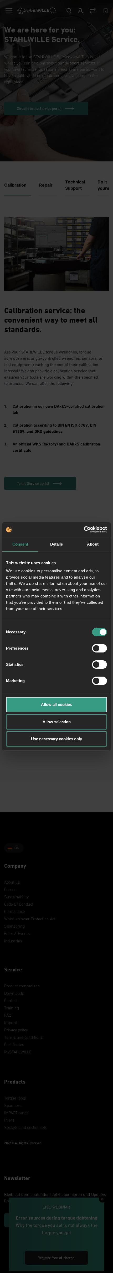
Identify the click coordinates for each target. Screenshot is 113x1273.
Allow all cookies (56, 704)
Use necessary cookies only (56, 739)
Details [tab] (56, 544)
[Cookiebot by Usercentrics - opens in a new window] (84, 529)
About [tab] (93, 544)
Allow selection (57, 722)
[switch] (99, 648)
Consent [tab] (20, 544)
